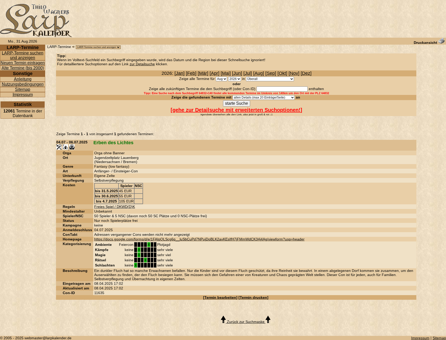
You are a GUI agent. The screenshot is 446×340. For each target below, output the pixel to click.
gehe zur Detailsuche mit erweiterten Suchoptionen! (236, 110)
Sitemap (22, 89)
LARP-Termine (59, 47)
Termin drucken (253, 297)
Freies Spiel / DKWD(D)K (114, 207)
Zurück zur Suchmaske (246, 322)
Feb (191, 73)
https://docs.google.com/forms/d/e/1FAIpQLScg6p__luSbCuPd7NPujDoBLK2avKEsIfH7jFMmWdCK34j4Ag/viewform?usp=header (199, 239)
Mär (203, 73)
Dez (306, 73)
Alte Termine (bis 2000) (23, 68)
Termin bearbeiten (220, 297)
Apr (214, 73)
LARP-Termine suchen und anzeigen (22, 55)
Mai (225, 73)
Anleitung (22, 79)
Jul (248, 73)
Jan (179, 73)
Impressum (23, 94)
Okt (282, 73)
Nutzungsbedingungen (23, 84)
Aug (258, 73)
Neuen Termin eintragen (23, 63)
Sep (271, 73)
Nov (294, 73)
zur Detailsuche (142, 64)
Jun (237, 73)
